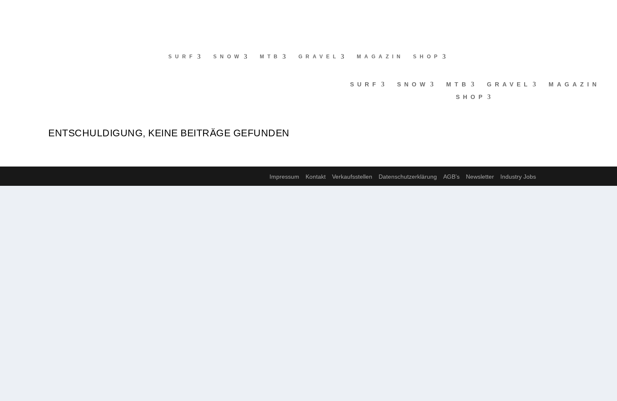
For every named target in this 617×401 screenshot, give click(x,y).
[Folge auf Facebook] (6, 11)
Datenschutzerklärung (408, 176)
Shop (427, 57)
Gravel (318, 57)
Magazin (380, 57)
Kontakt (316, 176)
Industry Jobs (518, 176)
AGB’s (451, 176)
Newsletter (480, 176)
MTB (270, 57)
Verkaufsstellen (352, 176)
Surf (182, 57)
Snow (227, 57)
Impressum (284, 176)
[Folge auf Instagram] (23, 11)
